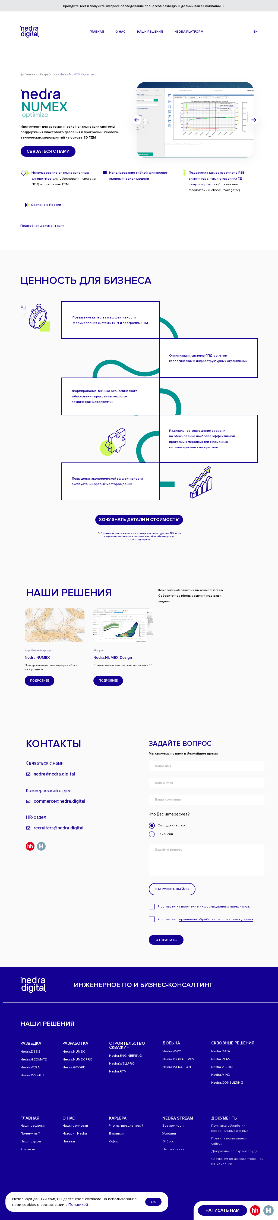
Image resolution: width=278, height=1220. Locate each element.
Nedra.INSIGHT (32, 1075)
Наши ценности (75, 1125)
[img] (29, 32)
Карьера (118, 1118)
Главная (29, 1118)
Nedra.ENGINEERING (125, 1055)
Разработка (75, 1043)
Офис (114, 1141)
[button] (120, 31)
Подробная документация (42, 225)
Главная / (31, 74)
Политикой (78, 1204)
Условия (169, 1133)
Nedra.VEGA (30, 1067)
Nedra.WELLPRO (122, 1063)
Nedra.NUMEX (73, 1051)
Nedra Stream (177, 1118)
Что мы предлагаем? (126, 1125)
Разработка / (49, 74)
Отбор (167, 1141)
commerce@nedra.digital (59, 801)
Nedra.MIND (220, 1074)
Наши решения (33, 1125)
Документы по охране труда (234, 1151)
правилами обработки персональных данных (216, 919)
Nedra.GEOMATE (33, 1059)
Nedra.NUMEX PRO (77, 1059)
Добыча (171, 1043)
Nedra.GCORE (73, 1067)
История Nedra (74, 1133)
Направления (173, 1149)
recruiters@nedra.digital (58, 828)
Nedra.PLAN (220, 1059)
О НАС (68, 1118)
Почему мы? (30, 1133)
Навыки (68, 1141)
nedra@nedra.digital (54, 774)
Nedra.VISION (222, 1067)
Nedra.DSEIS (30, 1051)
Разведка (30, 1043)
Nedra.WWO (171, 1051)
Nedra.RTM (118, 1071)
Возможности (173, 1125)
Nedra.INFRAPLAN (176, 1067)
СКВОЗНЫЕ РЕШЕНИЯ (232, 1043)
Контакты (28, 1149)
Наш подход (30, 1141)
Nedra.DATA (220, 1051)
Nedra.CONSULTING (227, 1082)
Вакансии (117, 1133)
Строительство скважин (127, 1045)
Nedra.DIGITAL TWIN (178, 1059)
